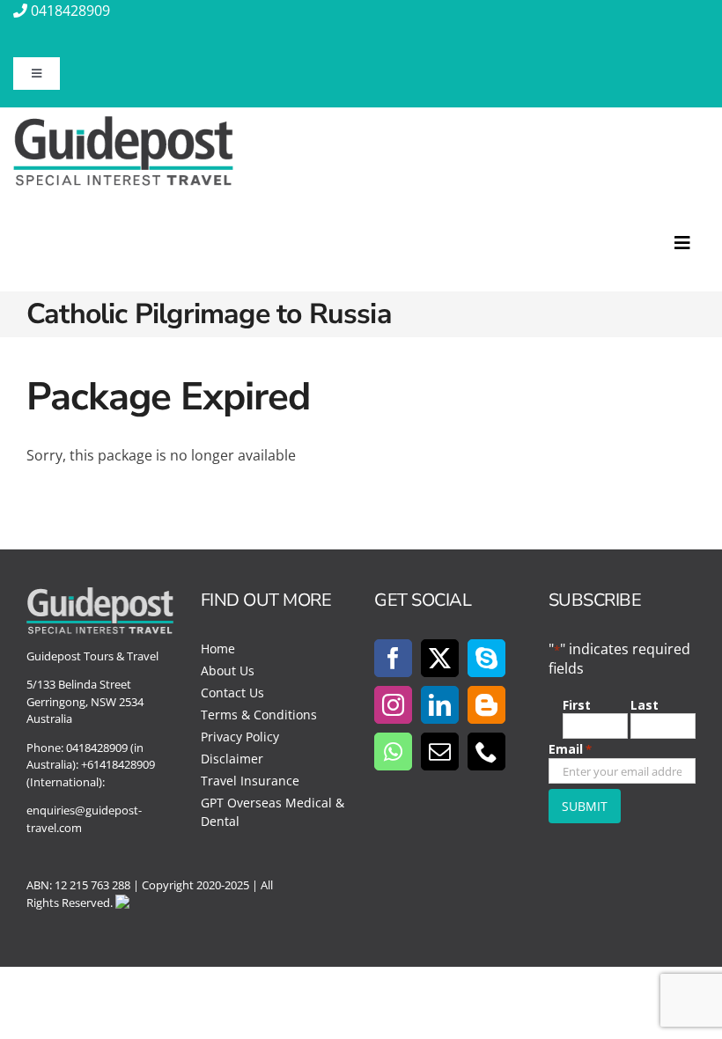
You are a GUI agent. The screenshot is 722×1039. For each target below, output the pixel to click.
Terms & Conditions (259, 714)
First (577, 704)
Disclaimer (232, 758)
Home (218, 648)
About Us (227, 670)
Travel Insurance (250, 780)
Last (644, 704)
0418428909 (70, 10)
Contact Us (232, 692)
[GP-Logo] (123, 123)
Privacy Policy (240, 736)
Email (570, 749)
